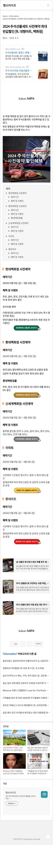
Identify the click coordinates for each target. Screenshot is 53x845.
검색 (42, 5)
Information (10, 653)
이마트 (11, 236)
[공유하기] (23, 644)
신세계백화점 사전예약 (18, 223)
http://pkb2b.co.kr (12, 49)
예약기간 (15, 196)
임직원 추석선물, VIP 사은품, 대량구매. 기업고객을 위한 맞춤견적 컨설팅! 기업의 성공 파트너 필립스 (18, 57)
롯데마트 (12, 249)
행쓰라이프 (9, 5)
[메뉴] (48, 5)
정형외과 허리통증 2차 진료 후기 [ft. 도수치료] (23, 668)
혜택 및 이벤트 (17, 200)
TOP (48, 837)
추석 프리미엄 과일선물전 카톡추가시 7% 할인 (18, 70)
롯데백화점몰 (17, 217)
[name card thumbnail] (44, 794)
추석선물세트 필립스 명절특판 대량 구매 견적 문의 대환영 (19, 52)
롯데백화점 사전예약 (17, 206)
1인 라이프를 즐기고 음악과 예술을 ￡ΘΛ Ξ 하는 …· (21, 797)
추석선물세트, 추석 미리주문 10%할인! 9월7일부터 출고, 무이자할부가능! (19, 75)
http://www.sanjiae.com (15, 67)
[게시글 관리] (30, 644)
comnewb (36, 839)
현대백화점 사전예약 (17, 193)
